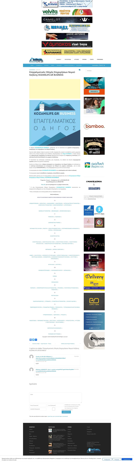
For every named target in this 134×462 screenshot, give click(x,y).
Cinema (69, 431)
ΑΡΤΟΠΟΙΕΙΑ (67, 205)
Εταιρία (92, 59)
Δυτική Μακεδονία (33, 438)
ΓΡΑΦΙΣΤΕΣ (51, 216)
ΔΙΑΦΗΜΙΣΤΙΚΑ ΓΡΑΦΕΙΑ (54, 222)
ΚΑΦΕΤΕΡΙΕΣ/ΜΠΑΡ (74, 255)
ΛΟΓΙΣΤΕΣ (58, 264)
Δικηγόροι (70, 438)
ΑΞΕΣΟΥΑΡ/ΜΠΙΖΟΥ (58, 205)
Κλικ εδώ (43, 184)
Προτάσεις (46, 65)
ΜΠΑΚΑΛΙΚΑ (67, 270)
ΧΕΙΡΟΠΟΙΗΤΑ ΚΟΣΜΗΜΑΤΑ (54, 328)
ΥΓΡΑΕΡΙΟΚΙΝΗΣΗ (47, 314)
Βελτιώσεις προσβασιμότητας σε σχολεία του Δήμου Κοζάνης (59, 451)
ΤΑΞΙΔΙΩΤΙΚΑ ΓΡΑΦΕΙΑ (48, 307)
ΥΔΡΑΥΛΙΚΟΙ (56, 314)
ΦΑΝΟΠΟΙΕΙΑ (32, 320)
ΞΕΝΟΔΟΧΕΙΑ (54, 282)
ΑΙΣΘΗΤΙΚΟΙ (43, 203)
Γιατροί (69, 436)
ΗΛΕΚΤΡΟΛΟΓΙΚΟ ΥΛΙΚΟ (48, 241)
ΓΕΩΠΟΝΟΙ (58, 216)
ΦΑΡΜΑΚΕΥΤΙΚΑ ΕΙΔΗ (43, 320)
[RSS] (104, 65)
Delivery (69, 429)
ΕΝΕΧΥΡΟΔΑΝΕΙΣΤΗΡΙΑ (55, 228)
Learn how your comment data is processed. (58, 416)
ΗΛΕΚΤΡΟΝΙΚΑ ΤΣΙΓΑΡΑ (62, 241)
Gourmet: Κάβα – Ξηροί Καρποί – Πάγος (41, 343)
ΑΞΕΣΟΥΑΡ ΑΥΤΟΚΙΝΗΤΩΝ (45, 205)
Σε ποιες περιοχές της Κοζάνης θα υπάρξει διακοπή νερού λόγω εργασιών (59, 430)
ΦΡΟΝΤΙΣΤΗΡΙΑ (70, 320)
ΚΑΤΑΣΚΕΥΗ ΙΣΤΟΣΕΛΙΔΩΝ (49, 255)
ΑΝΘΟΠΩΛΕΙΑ (59, 203)
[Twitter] (100, 65)
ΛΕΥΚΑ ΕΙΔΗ (51, 264)
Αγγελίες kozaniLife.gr (72, 448)
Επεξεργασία (107, 459)
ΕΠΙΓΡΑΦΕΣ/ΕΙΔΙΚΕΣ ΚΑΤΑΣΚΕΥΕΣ (70, 228)
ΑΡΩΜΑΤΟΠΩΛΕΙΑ (34, 203)
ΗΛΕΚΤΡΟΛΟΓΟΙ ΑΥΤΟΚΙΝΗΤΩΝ (53, 243)
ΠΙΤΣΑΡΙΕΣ (60, 288)
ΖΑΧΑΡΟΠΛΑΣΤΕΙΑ (54, 236)
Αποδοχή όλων (127, 459)
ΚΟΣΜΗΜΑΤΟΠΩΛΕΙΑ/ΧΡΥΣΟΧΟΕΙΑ (60, 257)
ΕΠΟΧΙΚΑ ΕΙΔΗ (57, 230)
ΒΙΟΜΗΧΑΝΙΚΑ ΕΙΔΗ (65, 211)
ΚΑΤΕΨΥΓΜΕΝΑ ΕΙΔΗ (62, 255)
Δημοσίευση (66, 412)
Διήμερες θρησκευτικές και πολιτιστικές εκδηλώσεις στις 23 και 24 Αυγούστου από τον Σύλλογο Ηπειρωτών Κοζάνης (57, 445)
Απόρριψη (117, 459)
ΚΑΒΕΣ (31, 255)
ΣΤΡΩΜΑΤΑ (48, 301)
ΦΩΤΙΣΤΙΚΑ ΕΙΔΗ (50, 322)
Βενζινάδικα (70, 441)
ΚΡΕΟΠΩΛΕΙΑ (54, 258)
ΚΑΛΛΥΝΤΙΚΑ (37, 255)
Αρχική (32, 65)
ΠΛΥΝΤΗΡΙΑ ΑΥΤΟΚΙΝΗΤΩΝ (71, 288)
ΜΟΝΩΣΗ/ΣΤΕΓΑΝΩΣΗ (44, 270)
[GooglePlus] (102, 65)
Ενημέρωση (38, 65)
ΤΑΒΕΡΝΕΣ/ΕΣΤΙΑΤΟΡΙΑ (36, 307)
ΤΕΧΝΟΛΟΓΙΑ (59, 307)
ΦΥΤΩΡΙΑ (77, 320)
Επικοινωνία (100, 59)
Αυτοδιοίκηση (32, 445)
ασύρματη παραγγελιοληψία (95, 196)
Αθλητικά (31, 441)
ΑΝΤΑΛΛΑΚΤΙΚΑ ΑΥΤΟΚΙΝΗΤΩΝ (71, 203)
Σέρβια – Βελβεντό (33, 436)
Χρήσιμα (84, 59)
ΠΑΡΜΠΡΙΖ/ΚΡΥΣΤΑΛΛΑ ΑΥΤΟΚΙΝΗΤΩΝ (46, 288)
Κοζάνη (30, 429)
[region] (67, 459)
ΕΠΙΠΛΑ (50, 230)
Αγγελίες (76, 59)
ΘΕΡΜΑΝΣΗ (49, 249)
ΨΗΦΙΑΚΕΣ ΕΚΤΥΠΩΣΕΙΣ (54, 334)
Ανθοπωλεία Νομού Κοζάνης (67, 343)
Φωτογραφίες (32, 452)
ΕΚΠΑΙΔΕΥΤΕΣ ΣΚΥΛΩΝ (36, 228)
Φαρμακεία (70, 434)
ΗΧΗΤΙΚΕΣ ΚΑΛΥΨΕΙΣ (67, 243)
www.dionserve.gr (92, 199)
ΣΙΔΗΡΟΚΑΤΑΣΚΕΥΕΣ (38, 301)
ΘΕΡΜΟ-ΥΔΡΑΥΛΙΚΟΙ (58, 249)
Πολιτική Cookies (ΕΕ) (91, 434)
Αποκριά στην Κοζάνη (68, 65)
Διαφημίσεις (32, 69)
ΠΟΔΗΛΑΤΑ (54, 289)
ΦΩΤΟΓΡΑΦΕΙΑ (59, 322)
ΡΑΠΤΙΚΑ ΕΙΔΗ (54, 295)
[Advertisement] (54, 89)
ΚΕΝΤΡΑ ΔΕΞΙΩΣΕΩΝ (37, 257)
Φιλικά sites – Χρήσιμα (72, 445)
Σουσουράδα (68, 59)
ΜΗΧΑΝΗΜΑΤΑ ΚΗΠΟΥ (57, 270)
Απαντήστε (76, 356)
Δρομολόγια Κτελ (71, 443)
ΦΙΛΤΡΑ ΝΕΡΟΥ (61, 320)
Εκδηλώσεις (59, 65)
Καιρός (52, 65)
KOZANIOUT (58, 59)
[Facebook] (99, 65)
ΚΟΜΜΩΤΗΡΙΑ (47, 257)
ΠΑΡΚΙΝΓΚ (32, 288)
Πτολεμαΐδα (31, 431)
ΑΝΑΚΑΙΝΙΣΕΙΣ (50, 203)
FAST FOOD (53, 320)
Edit (45, 361)
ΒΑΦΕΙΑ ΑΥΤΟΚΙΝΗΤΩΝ (44, 211)
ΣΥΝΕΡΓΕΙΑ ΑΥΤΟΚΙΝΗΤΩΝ (58, 301)
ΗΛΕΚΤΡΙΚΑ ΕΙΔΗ (36, 241)
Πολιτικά (31, 443)
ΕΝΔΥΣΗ (45, 228)
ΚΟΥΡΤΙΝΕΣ (74, 257)
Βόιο (30, 434)
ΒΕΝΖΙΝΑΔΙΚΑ (55, 211)
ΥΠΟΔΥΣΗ (63, 314)
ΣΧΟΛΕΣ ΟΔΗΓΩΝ (71, 301)
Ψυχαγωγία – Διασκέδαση (34, 448)
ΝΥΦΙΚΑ (55, 276)
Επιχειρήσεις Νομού (72, 450)
